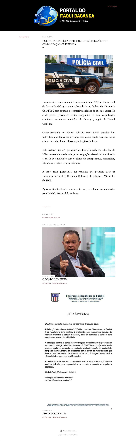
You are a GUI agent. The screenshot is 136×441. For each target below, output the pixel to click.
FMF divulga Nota (54, 413)
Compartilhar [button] (24, 37)
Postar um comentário (51, 218)
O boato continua (55, 279)
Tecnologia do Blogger (69, 431)
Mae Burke (74, 435)
